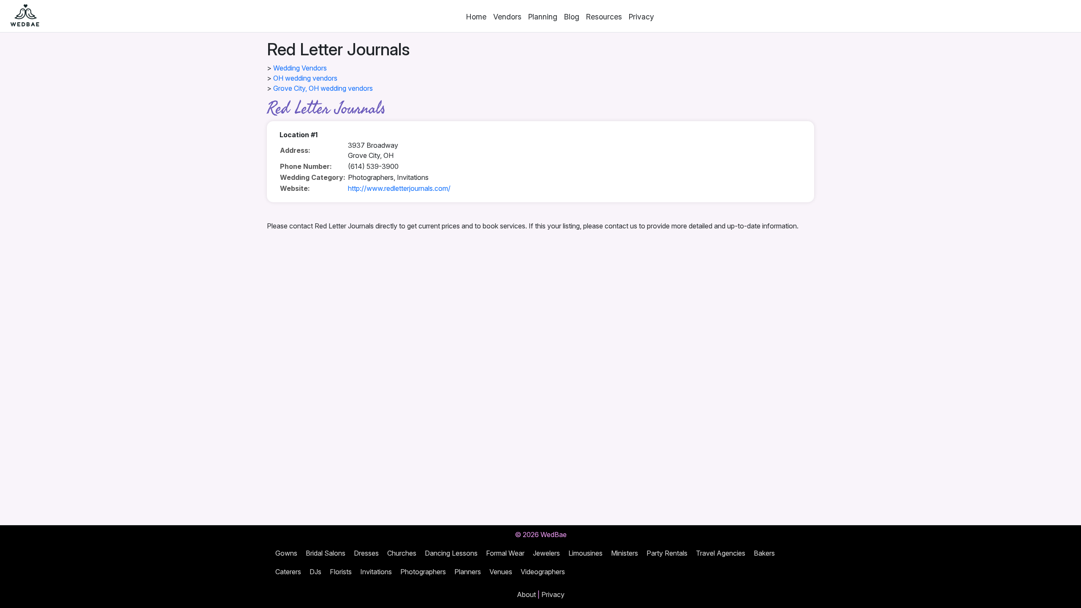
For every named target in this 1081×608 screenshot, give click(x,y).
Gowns (286, 553)
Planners (467, 571)
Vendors (507, 16)
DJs (315, 571)
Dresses (366, 553)
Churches (401, 553)
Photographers (423, 571)
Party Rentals (666, 553)
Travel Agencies (720, 553)
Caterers (288, 571)
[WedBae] (21, 16)
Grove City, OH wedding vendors (323, 88)
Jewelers (546, 553)
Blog (571, 16)
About (526, 594)
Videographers (543, 571)
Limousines (585, 553)
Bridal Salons (325, 553)
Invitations (376, 571)
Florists (341, 571)
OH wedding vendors (305, 78)
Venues (500, 571)
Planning (542, 16)
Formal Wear (505, 553)
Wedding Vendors (300, 68)
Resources (604, 16)
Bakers (764, 553)
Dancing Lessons (451, 553)
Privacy (641, 16)
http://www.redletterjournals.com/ (399, 188)
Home (476, 16)
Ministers (624, 553)
